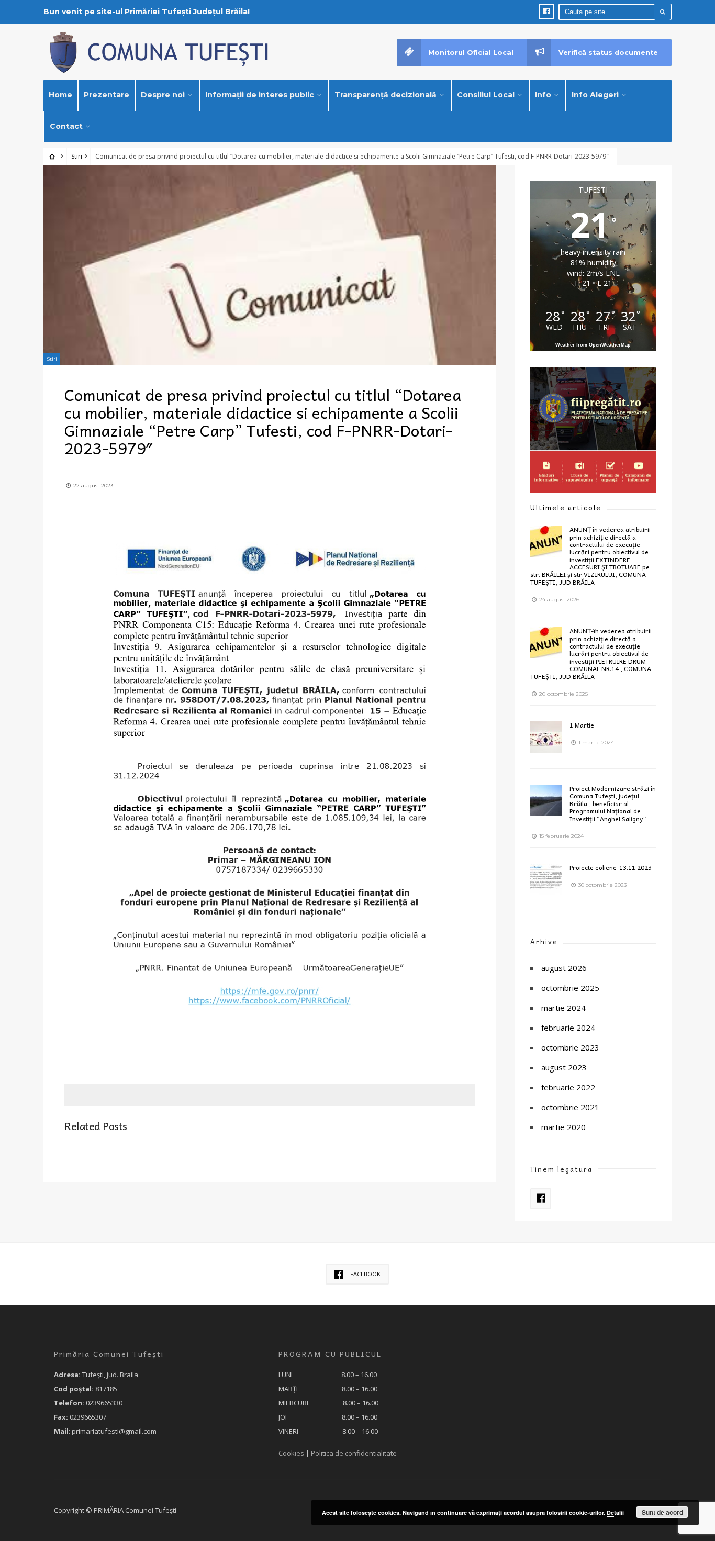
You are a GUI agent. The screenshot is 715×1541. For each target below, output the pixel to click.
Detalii (616, 1512)
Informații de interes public (259, 94)
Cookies (291, 1453)
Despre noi (163, 94)
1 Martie (581, 725)
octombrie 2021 (570, 1107)
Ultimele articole (565, 507)
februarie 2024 (568, 1027)
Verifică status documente (608, 53)
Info (543, 94)
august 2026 (564, 968)
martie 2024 (563, 1007)
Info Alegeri (595, 94)
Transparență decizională (385, 94)
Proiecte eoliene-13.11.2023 (610, 867)
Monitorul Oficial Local (470, 53)
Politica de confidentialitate (354, 1453)
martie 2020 (563, 1127)
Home (60, 94)
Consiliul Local (486, 94)
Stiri (76, 156)
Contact (66, 126)
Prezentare (106, 94)
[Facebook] (546, 11)
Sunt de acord (662, 1512)
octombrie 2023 (570, 1047)
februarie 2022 (568, 1087)
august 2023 (564, 1067)
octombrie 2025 (570, 987)
